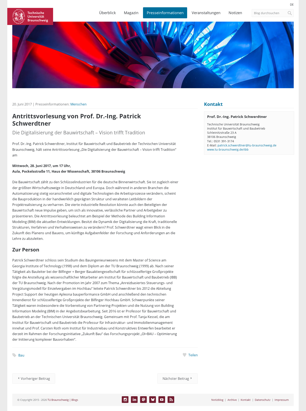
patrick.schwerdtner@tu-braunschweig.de (247, 145)
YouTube (161, 399)
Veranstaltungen (206, 12)
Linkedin (134, 399)
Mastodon (143, 399)
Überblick (107, 12)
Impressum (282, 400)
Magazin (131, 12)
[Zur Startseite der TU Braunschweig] (30, 16)
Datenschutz (262, 400)
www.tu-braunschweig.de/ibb (228, 149)
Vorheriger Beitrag (35, 378)
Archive (232, 400)
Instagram (125, 399)
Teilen (193, 355)
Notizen (235, 12)
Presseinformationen (165, 12)
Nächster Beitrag (176, 378)
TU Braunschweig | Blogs (62, 400)
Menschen (78, 104)
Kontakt (246, 400)
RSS (171, 399)
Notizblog (217, 400)
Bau (21, 355)
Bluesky (152, 399)
